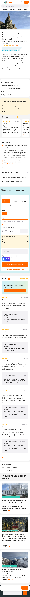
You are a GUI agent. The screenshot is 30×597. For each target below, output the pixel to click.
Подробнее (23, 103)
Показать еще (6, 458)
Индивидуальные (23, 9)
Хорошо (25, 588)
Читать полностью (8, 135)
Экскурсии (4, 9)
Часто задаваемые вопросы (15, 269)
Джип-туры (13, 9)
